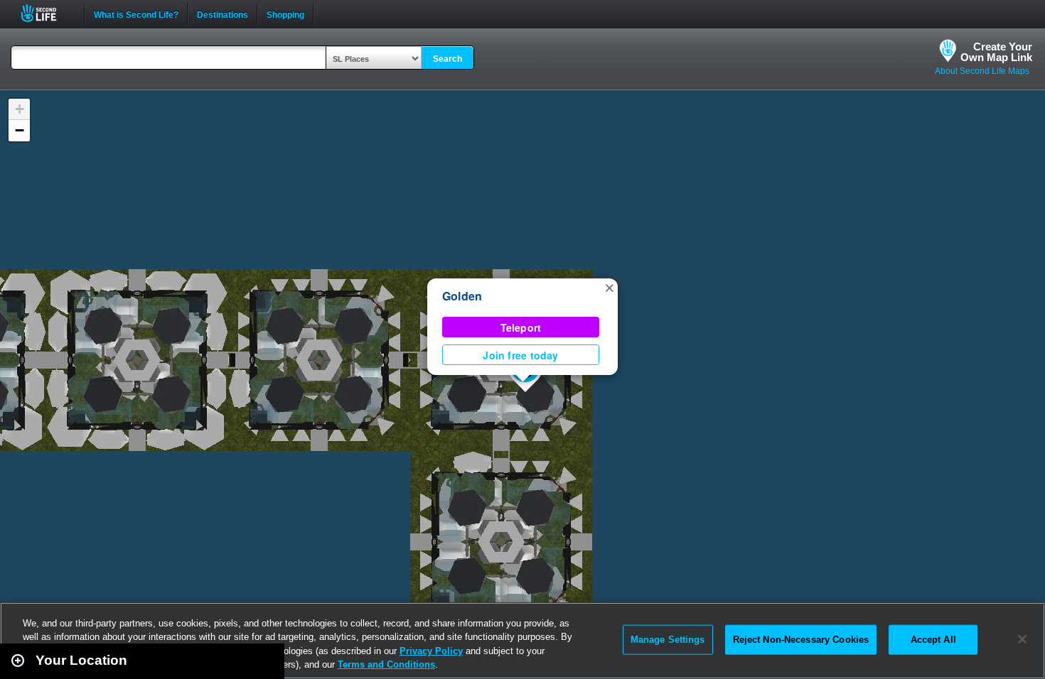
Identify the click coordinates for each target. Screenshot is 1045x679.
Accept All (933, 639)
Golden (462, 296)
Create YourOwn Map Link (996, 51)
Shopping (285, 13)
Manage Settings (668, 639)
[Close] (1022, 639)
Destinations (222, 13)
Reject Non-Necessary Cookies (801, 639)
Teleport (521, 327)
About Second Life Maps (982, 71)
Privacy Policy (431, 651)
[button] (609, 286)
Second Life (46, 13)
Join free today (520, 355)
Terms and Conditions (386, 664)
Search (447, 59)
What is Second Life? (136, 13)
